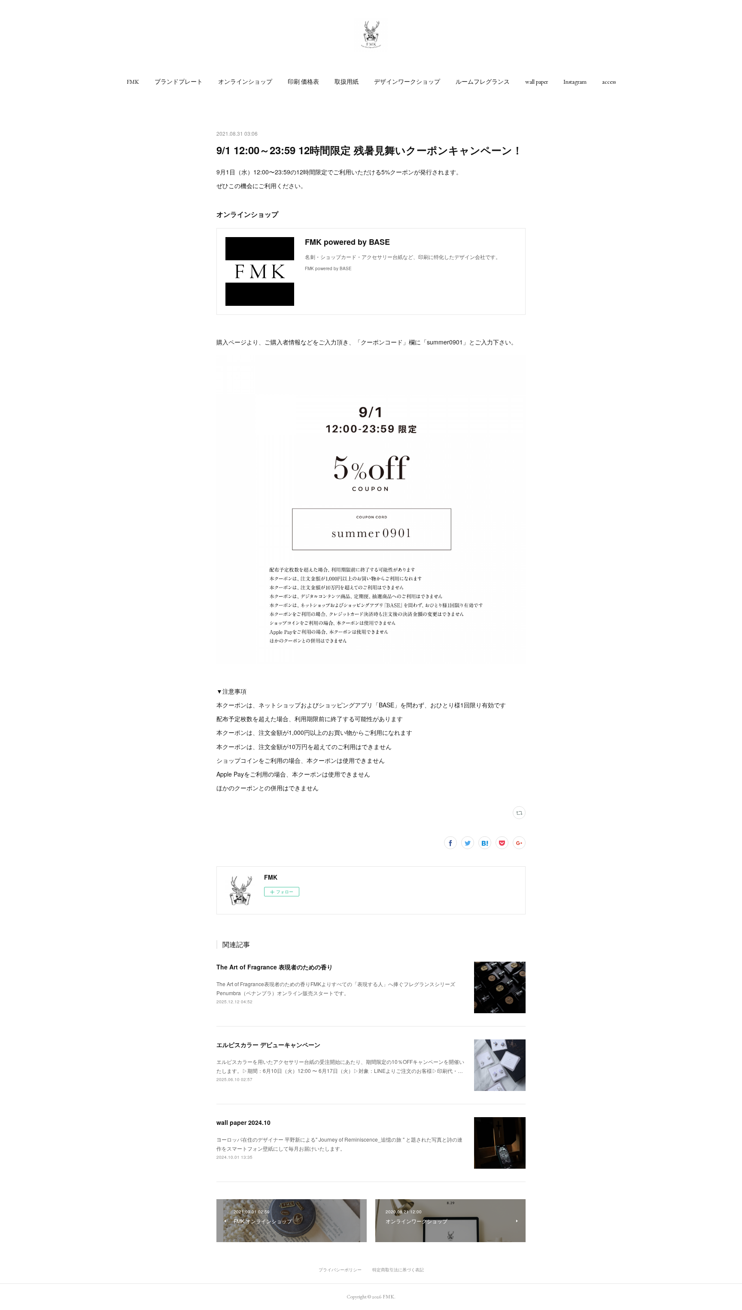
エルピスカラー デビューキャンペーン (268, 1044)
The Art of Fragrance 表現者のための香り (274, 967)
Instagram (575, 81)
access (609, 81)
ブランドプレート (179, 81)
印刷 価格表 (303, 81)
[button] (133, 81)
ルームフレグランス (483, 81)
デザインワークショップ (407, 81)
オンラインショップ (245, 81)
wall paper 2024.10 (243, 1122)
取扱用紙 (347, 81)
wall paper (536, 81)
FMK (133, 81)
